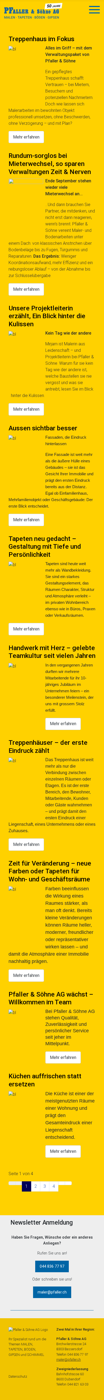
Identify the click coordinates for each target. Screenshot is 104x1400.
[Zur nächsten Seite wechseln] (61, 1183)
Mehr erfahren (26, 137)
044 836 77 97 (52, 1266)
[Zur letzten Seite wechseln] (68, 1183)
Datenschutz (18, 1376)
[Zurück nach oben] (93, 1389)
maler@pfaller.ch (52, 1292)
